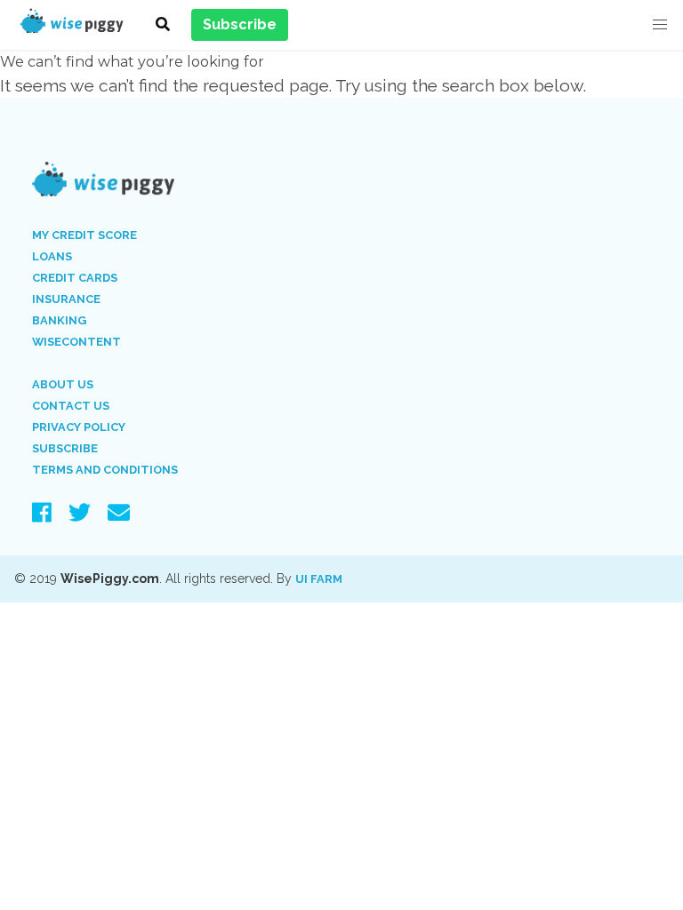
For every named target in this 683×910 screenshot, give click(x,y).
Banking (59, 320)
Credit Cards (74, 277)
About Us (62, 384)
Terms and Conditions (105, 469)
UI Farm (318, 579)
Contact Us (70, 405)
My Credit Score (84, 235)
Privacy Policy (78, 427)
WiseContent (76, 341)
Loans (52, 256)
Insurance (66, 299)
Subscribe (65, 448)
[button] (660, 25)
